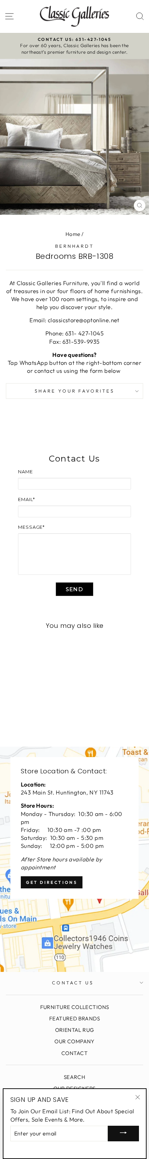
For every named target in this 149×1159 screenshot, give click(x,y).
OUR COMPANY (74, 1041)
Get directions (51, 882)
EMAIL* (26, 499)
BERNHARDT (74, 246)
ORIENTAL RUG (74, 1030)
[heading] (74, 458)
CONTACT (74, 1053)
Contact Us (73, 982)
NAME (25, 471)
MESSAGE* (31, 527)
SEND (74, 589)
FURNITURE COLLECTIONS (74, 1007)
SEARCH (74, 1077)
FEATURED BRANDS (74, 1018)
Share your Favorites (75, 391)
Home (72, 234)
